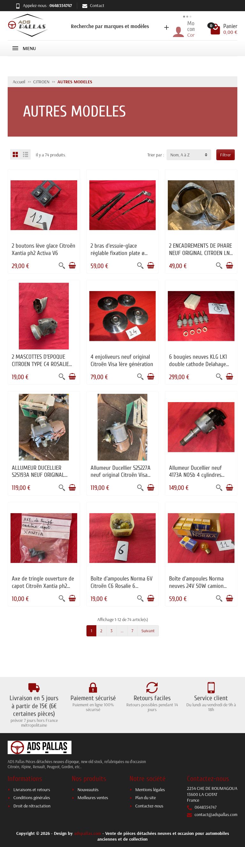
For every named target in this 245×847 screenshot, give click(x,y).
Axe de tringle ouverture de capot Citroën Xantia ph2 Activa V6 (43, 585)
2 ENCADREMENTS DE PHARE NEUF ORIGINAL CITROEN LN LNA (200, 253)
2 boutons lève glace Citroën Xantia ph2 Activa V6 (43, 249)
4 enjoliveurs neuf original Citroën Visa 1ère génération (122, 360)
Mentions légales (150, 789)
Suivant (148, 630)
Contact (97, 5)
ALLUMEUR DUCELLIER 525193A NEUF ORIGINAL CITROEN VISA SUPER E (38, 475)
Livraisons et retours (31, 789)
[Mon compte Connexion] (174, 29)
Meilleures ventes (93, 797)
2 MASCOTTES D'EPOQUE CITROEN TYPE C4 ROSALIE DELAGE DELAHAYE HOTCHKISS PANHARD (40, 367)
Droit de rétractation (31, 806)
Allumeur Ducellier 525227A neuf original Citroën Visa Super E (121, 475)
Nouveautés (88, 789)
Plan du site (145, 797)
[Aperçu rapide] (62, 265)
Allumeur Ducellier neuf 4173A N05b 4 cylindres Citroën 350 (195, 475)
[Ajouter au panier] (72, 265)
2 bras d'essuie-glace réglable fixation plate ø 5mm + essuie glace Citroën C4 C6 (121, 256)
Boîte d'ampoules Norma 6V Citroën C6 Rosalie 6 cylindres (121, 585)
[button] (110, 25)
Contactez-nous (149, 806)
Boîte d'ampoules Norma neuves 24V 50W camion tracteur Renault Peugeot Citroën (197, 589)
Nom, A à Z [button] (179, 155)
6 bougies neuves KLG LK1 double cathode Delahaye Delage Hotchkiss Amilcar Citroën (198, 367)
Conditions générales (31, 797)
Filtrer (225, 155)
